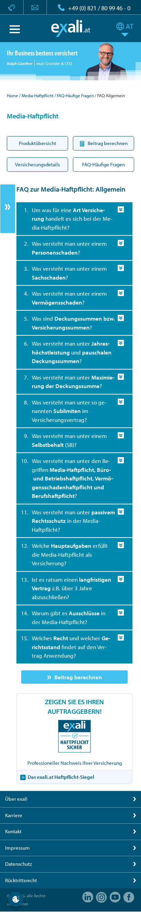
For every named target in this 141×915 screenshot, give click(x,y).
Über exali (16, 799)
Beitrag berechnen (78, 677)
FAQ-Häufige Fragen (75, 95)
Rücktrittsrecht (21, 880)
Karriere (13, 815)
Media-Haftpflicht (37, 95)
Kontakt (13, 831)
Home (12, 95)
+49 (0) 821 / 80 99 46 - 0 (99, 8)
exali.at (70, 28)
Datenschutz (18, 864)
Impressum (17, 848)
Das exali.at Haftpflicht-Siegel (61, 777)
